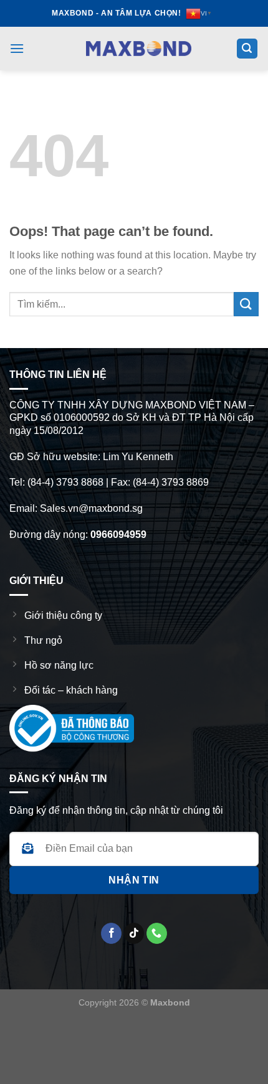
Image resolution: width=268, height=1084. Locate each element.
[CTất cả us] (156, 933)
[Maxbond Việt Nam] (138, 48)
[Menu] (16, 48)
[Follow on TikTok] (134, 933)
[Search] (247, 49)
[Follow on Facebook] (111, 933)
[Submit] (246, 304)
